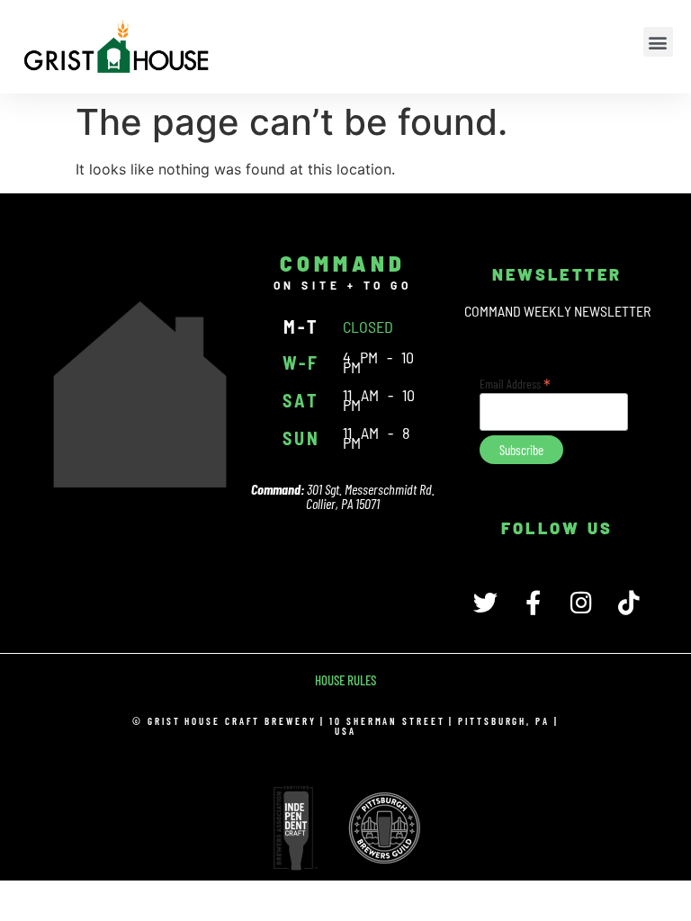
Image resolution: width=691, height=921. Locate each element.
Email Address (515, 382)
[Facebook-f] (533, 602)
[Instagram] (581, 602)
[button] (658, 42)
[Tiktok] (628, 602)
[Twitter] (485, 602)
